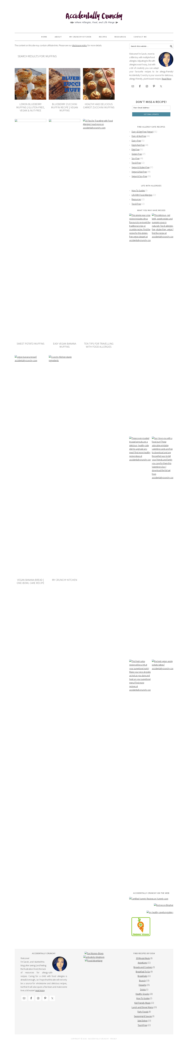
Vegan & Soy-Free (139, 176)
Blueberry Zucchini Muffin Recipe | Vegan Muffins (64, 107)
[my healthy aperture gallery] (160, 912)
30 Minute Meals (143, 958)
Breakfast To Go (143, 971)
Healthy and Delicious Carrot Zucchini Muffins (98, 105)
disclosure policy (79, 45)
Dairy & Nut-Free (139, 136)
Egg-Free (135, 149)
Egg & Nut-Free (138, 145)
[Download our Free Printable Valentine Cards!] (162, 547)
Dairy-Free (136, 140)
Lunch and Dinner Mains (142, 1007)
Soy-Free (135, 158)
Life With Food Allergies (142, 195)
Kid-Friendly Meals (142, 1002)
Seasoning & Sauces (143, 1016)
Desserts (142, 985)
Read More (166, 78)
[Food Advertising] (93, 960)
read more (40, 990)
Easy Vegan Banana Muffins (64, 345)
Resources (136, 199)
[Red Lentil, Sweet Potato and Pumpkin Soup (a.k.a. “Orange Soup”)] (162, 324)
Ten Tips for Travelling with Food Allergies (98, 345)
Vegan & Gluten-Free (140, 167)
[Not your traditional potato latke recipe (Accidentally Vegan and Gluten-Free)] (162, 770)
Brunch (142, 980)
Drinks (143, 989)
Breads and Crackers (143, 967)
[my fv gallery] (140, 938)
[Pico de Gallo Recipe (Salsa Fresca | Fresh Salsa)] (140, 770)
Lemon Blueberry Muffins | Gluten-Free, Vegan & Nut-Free (30, 107)
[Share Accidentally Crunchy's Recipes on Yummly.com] (148, 898)
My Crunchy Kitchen (64, 580)
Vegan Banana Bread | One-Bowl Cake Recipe (30, 581)
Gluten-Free (137, 154)
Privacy (113, 1039)
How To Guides (138, 190)
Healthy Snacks (142, 994)
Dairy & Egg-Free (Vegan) (142, 131)
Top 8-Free (136, 162)
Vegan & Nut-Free (139, 171)
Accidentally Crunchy (94, 18)
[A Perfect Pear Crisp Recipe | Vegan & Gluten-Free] (140, 324)
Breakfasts (142, 976)
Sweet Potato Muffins (30, 343)
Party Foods (142, 1011)
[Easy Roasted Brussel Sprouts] (140, 547)
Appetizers (142, 962)
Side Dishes (142, 1020)
